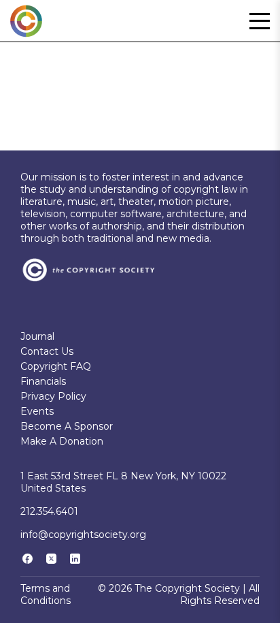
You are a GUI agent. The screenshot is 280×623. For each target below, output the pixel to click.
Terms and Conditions (45, 594)
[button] (259, 21)
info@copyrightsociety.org (83, 534)
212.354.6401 (49, 511)
